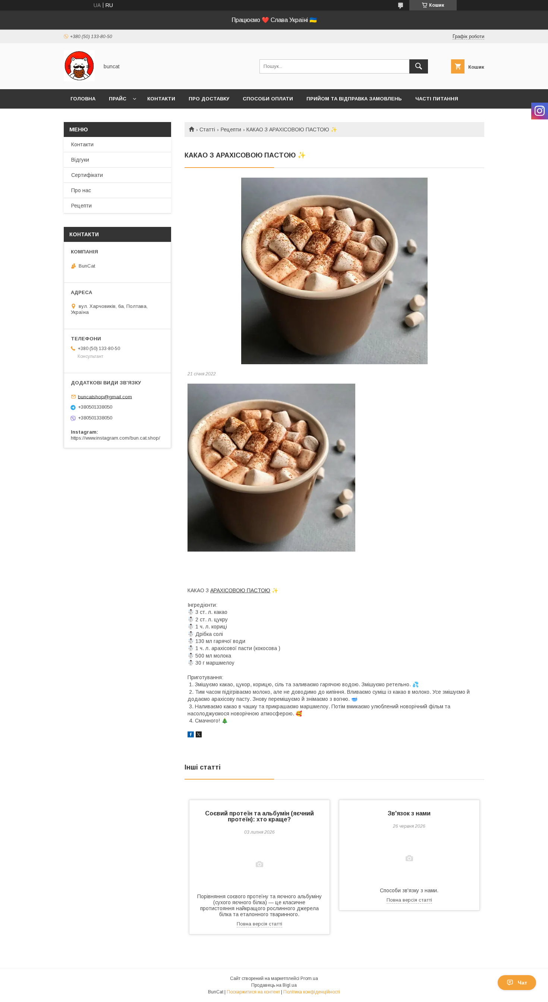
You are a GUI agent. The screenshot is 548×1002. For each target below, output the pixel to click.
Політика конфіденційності (311, 992)
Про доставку (209, 99)
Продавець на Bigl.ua (274, 985)
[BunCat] (79, 79)
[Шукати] (418, 66)
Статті (207, 129)
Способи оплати (268, 99)
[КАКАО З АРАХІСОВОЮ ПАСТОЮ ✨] (334, 271)
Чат (522, 983)
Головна (82, 99)
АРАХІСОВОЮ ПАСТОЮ (240, 590)
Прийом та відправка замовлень (354, 99)
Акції (77, 118)
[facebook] (191, 736)
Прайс (117, 99)
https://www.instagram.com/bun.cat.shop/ (115, 438)
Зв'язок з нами (409, 813)
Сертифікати (87, 175)
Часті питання (436, 99)
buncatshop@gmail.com (105, 396)
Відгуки (80, 160)
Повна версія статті (259, 924)
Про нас (81, 190)
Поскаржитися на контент (253, 992)
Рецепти (231, 129)
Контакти (161, 99)
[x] (199, 736)
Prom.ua (309, 978)
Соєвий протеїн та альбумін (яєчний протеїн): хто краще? (259, 816)
